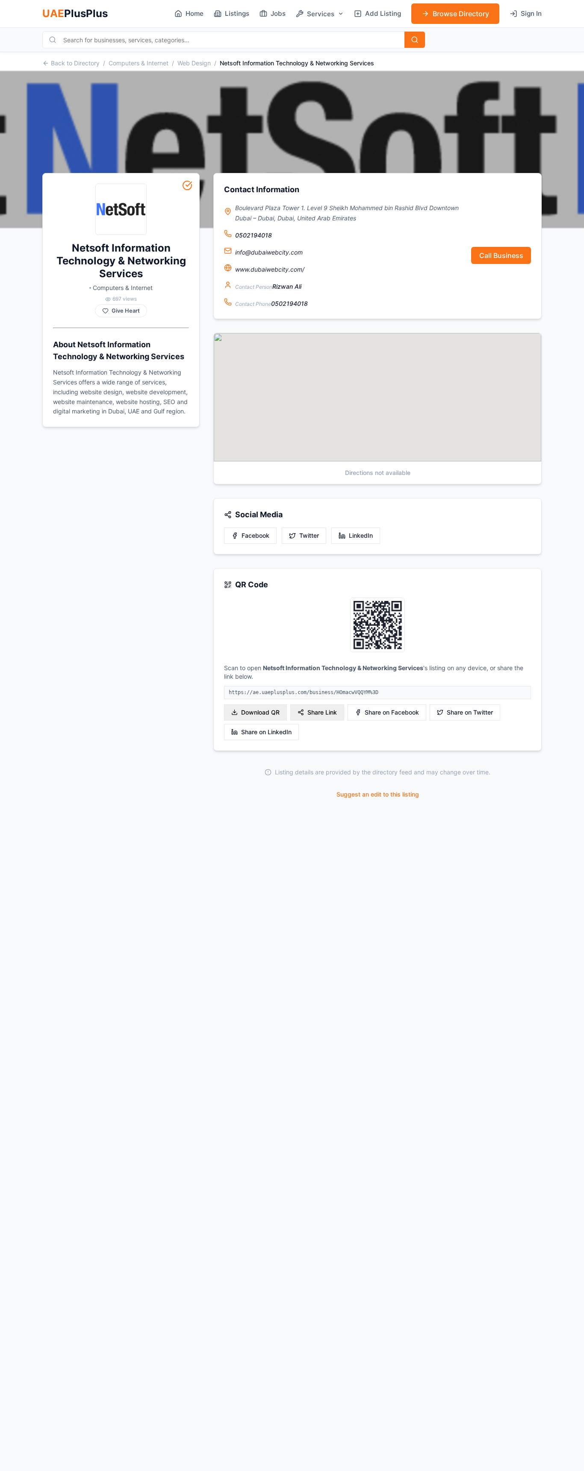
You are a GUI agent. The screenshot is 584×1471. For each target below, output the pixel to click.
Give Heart (126, 311)
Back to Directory (75, 63)
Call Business (501, 255)
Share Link (322, 712)
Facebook (255, 535)
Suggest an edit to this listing (377, 794)
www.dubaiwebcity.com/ (269, 269)
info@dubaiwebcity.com (269, 252)
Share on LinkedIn (266, 732)
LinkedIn (361, 535)
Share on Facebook (392, 712)
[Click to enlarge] (377, 625)
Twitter (309, 535)
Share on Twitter (470, 712)
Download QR (260, 712)
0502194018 (253, 235)
